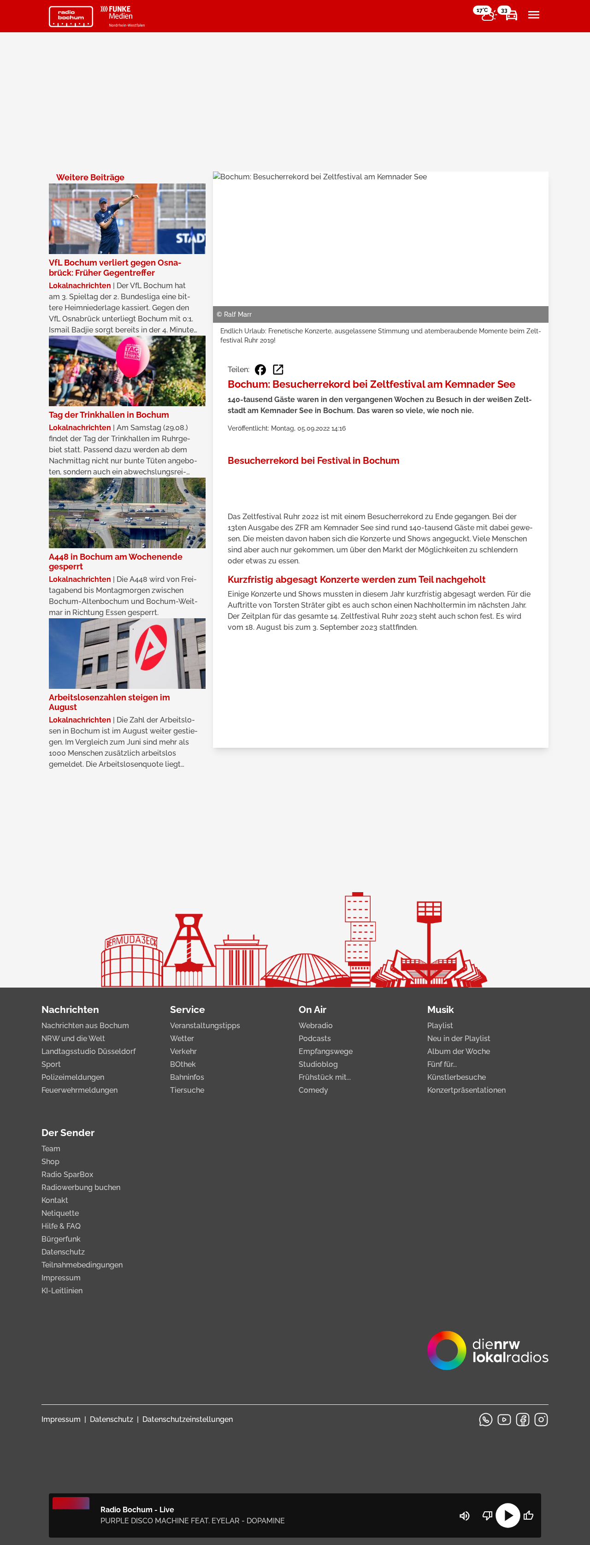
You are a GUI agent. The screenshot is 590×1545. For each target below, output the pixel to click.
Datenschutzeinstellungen (187, 1419)
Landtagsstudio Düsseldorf (88, 1051)
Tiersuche (187, 1090)
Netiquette (60, 1213)
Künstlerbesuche (456, 1077)
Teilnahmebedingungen (82, 1265)
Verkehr (183, 1051)
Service (187, 1009)
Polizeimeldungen (72, 1077)
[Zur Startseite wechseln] (71, 17)
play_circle (508, 1515)
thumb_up (528, 1515)
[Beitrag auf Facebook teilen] (260, 369)
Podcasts (315, 1038)
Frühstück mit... (325, 1077)
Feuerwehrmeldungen (79, 1090)
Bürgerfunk (61, 1239)
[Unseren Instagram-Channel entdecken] (541, 1419)
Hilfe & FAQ (61, 1226)
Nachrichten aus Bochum (85, 1025)
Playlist (440, 1025)
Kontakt (54, 1200)
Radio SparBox (67, 1174)
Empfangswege (326, 1051)
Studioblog (318, 1064)
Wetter (182, 1038)
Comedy (313, 1090)
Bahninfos (187, 1077)
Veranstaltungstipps (205, 1025)
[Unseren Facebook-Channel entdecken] (522, 1419)
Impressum (61, 1277)
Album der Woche (458, 1051)
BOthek (183, 1064)
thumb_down (487, 1515)
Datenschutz (63, 1252)
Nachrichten (70, 1009)
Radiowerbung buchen (80, 1187)
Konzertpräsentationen (466, 1090)
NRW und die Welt (73, 1038)
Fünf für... (442, 1064)
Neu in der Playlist (458, 1038)
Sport (51, 1064)
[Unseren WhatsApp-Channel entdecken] (485, 1419)
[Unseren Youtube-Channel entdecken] (504, 1419)
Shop (50, 1161)
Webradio (316, 1025)
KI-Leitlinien (62, 1290)
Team (50, 1148)
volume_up (464, 1515)
